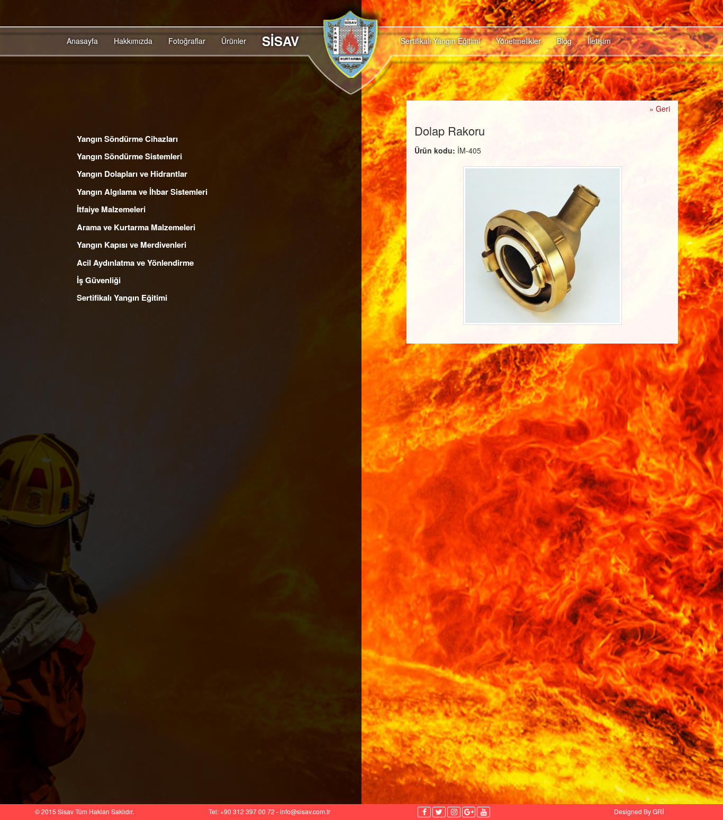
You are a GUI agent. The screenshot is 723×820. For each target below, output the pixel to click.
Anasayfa (82, 40)
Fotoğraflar (186, 40)
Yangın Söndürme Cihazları (127, 139)
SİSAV (280, 41)
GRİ (658, 811)
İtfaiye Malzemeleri (111, 209)
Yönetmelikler (518, 40)
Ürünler (233, 40)
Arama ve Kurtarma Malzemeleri (136, 227)
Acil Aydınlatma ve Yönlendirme (135, 262)
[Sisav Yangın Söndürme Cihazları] (346, 56)
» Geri (659, 108)
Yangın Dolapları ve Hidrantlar (132, 173)
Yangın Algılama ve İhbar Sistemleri (142, 191)
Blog (564, 40)
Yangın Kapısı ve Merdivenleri (131, 244)
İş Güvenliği (99, 280)
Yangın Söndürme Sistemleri (129, 156)
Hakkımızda (133, 40)
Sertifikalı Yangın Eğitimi (440, 40)
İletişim (599, 40)
